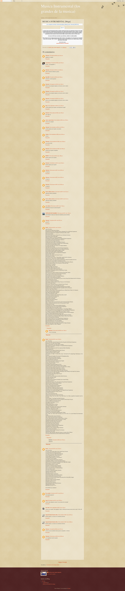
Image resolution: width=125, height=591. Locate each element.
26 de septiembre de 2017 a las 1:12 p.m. (58, 507)
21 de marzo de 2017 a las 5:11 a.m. (62, 191)
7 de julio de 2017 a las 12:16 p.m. (54, 448)
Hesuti (47, 227)
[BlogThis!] (71, 47)
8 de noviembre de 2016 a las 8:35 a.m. (57, 127)
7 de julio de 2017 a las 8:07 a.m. (56, 220)
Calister (47, 134)
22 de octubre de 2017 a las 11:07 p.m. (65, 514)
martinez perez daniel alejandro (55, 572)
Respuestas (49, 328)
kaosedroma (48, 62)
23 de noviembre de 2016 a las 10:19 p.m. (57, 141)
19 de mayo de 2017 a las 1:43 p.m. (64, 213)
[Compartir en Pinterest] (75, 47)
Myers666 (47, 77)
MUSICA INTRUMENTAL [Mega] (49, 584)
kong (47, 500)
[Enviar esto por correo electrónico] (70, 47)
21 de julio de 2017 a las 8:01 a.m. (57, 493)
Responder (48, 58)
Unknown (47, 55)
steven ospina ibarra (50, 120)
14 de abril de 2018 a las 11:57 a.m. (56, 529)
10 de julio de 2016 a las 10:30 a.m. (56, 69)
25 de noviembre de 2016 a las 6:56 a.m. (57, 148)
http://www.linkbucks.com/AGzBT (62, 43)
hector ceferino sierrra (50, 191)
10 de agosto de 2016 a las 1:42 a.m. (57, 91)
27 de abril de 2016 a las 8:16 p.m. (57, 62)
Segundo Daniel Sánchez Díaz (52, 514)
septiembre (45, 582)
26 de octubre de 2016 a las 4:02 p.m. (57, 112)
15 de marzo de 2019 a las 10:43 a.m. (57, 536)
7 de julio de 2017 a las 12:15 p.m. (54, 227)
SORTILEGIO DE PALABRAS (51, 213)
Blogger (69, 588)
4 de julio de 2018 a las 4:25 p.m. (59, 439)
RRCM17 (47, 155)
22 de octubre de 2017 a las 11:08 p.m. (65, 521)
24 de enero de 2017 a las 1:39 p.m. (56, 155)
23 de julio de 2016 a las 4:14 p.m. (56, 77)
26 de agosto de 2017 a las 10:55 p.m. (55, 500)
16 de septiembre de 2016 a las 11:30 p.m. (56, 105)
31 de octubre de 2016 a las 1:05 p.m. (61, 120)
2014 (43, 581)
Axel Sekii (48, 507)
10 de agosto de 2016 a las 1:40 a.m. (57, 84)
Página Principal (62, 562)
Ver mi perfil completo (51, 574)
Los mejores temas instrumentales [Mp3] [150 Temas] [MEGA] (62, 24)
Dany (47, 105)
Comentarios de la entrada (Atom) (52, 564)
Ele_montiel (48, 493)
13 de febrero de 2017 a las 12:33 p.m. (57, 163)
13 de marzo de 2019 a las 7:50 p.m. (60, 330)
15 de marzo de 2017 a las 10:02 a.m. (57, 170)
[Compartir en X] (72, 47)
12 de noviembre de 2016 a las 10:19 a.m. (57, 134)
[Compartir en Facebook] (73, 47)
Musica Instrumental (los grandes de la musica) (60, 8)
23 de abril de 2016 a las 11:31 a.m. (56, 55)
